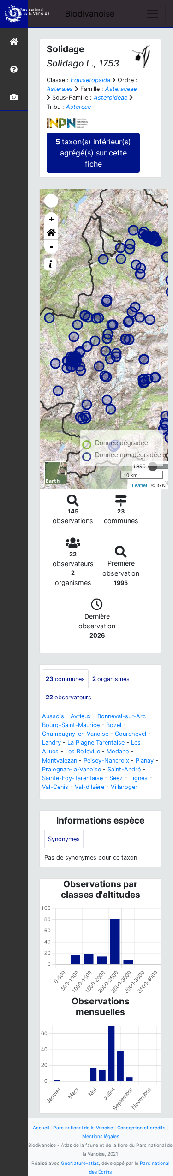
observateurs (68, 697)
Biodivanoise (89, 13)
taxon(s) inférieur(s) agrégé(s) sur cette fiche (93, 152)
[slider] (152, 466)
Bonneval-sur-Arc (121, 716)
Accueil (41, 1127)
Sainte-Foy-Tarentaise (72, 778)
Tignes (138, 778)
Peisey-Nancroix (106, 760)
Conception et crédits (141, 1127)
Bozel (113, 725)
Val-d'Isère (89, 786)
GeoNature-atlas (80, 1163)
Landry (51, 742)
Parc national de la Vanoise (83, 1127)
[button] (51, 233)
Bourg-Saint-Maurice (71, 725)
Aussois (53, 716)
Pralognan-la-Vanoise (71, 769)
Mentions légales (100, 1136)
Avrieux (81, 716)
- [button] (51, 246)
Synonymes (64, 839)
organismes (111, 678)
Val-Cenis (55, 786)
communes (65, 678)
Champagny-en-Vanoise (75, 733)
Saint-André (124, 769)
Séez (116, 778)
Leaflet (139, 485)
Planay (145, 760)
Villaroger (124, 786)
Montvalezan (59, 760)
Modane (118, 751)
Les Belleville (82, 751)
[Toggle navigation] (153, 14)
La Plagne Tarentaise (96, 742)
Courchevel (130, 733)
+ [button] (51, 219)
